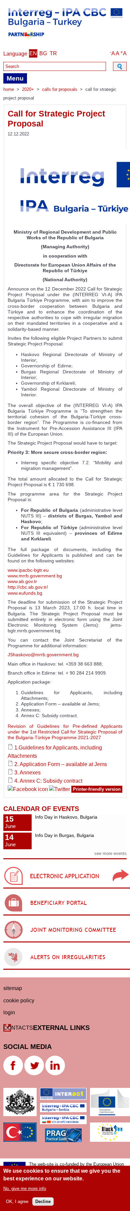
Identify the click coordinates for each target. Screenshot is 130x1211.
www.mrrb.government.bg (35, 575)
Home (8, 89)
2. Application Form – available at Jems (60, 764)
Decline (43, 1201)
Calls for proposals (59, 89)
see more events (110, 853)
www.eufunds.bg (25, 593)
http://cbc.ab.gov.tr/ (28, 587)
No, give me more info (24, 1188)
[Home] (65, 40)
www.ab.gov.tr (22, 581)
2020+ (28, 89)
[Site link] (66, 888)
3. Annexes (27, 772)
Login (9, 1012)
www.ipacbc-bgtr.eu (28, 570)
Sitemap (12, 988)
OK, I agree (17, 1201)
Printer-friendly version (97, 789)
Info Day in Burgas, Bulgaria (64, 835)
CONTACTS (18, 1028)
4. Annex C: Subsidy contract (48, 781)
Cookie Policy (18, 1000)
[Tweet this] (65, 790)
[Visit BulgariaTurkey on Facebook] (28, 790)
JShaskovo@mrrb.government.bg (43, 654)
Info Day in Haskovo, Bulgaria (66, 817)
